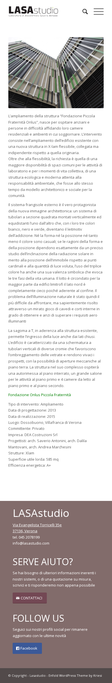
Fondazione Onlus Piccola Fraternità (39, 394)
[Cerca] (82, 11)
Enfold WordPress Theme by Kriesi (75, 675)
